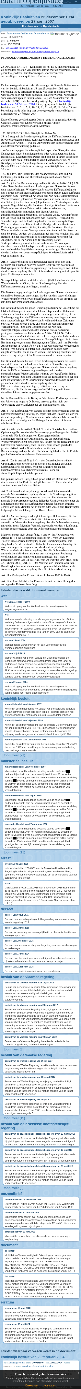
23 (43, 17)
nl (68, 1)
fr (76, 1)
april (40, 21)
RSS (20, 6)
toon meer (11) (14, 1118)
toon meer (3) (13, 1188)
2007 (49, 21)
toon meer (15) (14, 852)
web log (43, 6)
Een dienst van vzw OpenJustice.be (41, 26)
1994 (69, 17)
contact (58, 6)
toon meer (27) (14, 755)
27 (33, 21)
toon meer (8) (13, 1049)
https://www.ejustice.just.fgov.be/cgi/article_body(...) (35, 51)
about (30, 6)
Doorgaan (32, 1385)
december (55, 17)
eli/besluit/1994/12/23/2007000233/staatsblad (27, 48)
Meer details (49, 1385)
